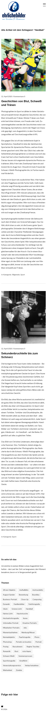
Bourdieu (35, 595)
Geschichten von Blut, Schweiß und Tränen (21, 103)
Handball (29, 609)
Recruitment (17, 646)
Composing (37, 599)
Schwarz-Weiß (8, 656)
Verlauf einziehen (31, 665)
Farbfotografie (34, 604)
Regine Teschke (33, 646)
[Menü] (43, 3)
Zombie (19, 670)
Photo (36, 637)
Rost (16, 651)
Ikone (25, 618)
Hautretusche (22, 613)
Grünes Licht (17, 609)
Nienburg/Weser (28, 632)
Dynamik (6, 604)
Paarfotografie (24, 637)
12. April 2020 (6, 96)
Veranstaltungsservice (12, 665)
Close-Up (24, 599)
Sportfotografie (9, 661)
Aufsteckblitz (37, 590)
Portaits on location (23, 642)
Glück (5, 609)
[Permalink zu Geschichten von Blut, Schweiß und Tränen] (23, 90)
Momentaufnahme (10, 632)
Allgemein (16, 275)
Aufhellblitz (23, 590)
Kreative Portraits (30, 623)
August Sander (9, 595)
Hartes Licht (8, 613)
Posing (5, 646)
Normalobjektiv (9, 637)
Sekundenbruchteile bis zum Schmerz (19, 355)
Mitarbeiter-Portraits (11, 628)
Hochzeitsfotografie (11, 618)
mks (25, 628)
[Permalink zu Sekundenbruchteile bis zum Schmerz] (23, 343)
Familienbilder (19, 604)
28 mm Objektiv (9, 590)
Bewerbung (23, 595)
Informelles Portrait (10, 623)
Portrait (38, 642)
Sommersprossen (25, 656)
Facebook (4, 704)
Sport (23, 275)
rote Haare (26, 651)
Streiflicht (23, 661)
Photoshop (7, 642)
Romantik (6, 651)
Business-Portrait (10, 599)
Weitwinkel (7, 670)
